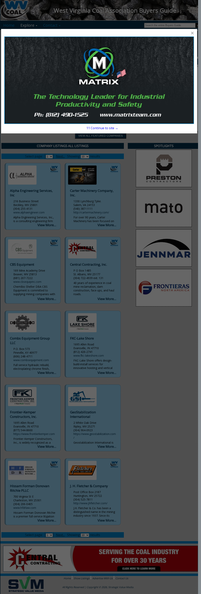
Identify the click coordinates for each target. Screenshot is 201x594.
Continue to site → (102, 128)
